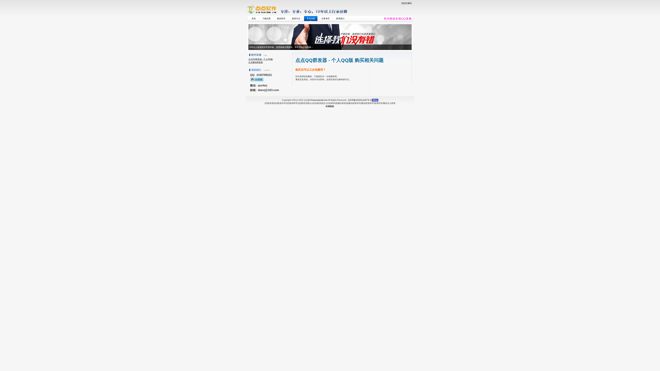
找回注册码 (406, 3)
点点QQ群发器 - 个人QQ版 (260, 59)
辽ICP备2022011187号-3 (359, 100)
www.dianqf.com (319, 100)
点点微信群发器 (255, 62)
